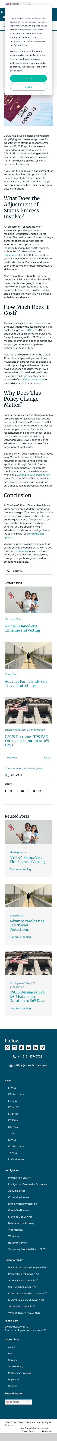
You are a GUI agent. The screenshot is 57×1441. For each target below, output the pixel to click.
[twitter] (7, 1047)
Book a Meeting (14, 1393)
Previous (12, 757)
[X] (11, 791)
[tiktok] (21, 1047)
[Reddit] (17, 791)
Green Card (11, 674)
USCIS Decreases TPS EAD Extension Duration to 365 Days (27, 741)
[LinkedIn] (22, 791)
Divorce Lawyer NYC (16, 1326)
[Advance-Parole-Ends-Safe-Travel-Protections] (28, 643)
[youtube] (28, 1047)
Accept (28, 78)
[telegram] (42, 1047)
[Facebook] (5, 791)
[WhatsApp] (28, 791)
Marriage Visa (13, 619)
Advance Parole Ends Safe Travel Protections (26, 683)
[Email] (39, 791)
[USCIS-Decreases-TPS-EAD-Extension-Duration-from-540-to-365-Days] (28, 698)
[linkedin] (35, 1047)
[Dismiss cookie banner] (46, 12)
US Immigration (36, 729)
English (14, 4)
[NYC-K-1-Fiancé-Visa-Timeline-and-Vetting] (28, 587)
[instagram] (14, 1047)
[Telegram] (34, 791)
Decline (28, 86)
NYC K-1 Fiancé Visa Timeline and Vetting (22, 628)
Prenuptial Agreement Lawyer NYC (25, 1330)
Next (47, 757)
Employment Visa (15, 729)
